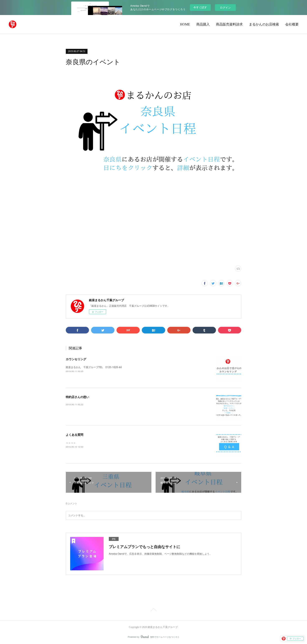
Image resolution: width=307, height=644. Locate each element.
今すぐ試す (200, 7)
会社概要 (292, 24)
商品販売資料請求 (229, 24)
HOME (185, 24)
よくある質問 (74, 434)
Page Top (153, 610)
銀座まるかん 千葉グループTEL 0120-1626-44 (94, 367)
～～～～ (71, 442)
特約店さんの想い (77, 397)
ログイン (225, 7)
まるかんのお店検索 (264, 24)
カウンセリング (76, 359)
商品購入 (203, 24)
